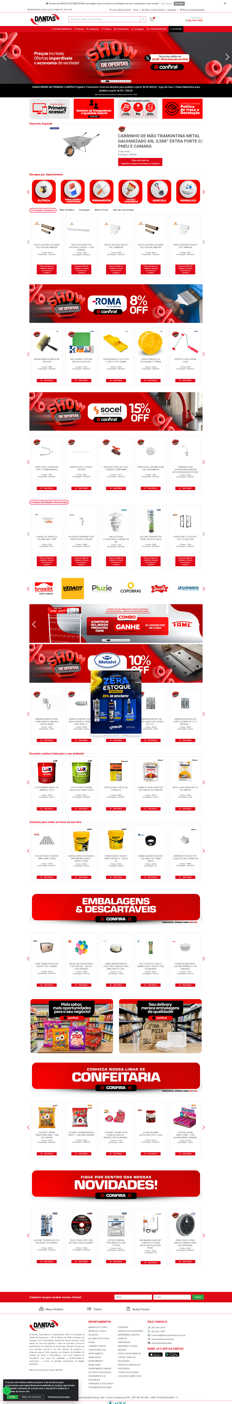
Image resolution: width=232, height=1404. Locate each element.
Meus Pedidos (54, 1309)
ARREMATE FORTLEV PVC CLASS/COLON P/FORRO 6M (185, 857)
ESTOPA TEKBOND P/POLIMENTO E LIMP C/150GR (116, 1243)
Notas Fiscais (140, 1309)
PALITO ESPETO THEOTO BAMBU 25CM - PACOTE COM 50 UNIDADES (150, 966)
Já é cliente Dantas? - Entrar (125, 10)
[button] (101, 81)
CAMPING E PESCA (97, 1346)
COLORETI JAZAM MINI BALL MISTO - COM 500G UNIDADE (81, 1133)
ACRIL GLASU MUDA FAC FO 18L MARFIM (185, 788)
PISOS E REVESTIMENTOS (129, 1353)
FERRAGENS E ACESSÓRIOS (100, 1383)
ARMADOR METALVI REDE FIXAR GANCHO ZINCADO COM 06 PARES (46, 721)
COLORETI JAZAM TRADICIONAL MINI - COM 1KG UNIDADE (46, 1135)
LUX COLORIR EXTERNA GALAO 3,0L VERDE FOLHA (81, 788)
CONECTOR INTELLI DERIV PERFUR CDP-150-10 (116, 538)
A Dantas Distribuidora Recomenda (49, 502)
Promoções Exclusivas (43, 210)
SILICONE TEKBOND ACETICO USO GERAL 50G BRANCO (47, 1241)
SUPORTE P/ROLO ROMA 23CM (185, 360)
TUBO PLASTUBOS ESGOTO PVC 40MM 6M (47, 246)
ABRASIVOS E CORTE (97, 1327)
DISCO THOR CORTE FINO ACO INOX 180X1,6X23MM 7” (81, 1241)
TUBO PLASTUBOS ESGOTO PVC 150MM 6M (185, 246)
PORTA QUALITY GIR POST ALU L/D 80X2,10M (47, 538)
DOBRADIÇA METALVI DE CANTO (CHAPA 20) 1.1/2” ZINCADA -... (185, 721)
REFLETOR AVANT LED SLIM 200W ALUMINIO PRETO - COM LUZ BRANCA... (185, 539)
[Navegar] (4, 57)
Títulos (97, 1309)
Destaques (84, 210)
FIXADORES (123, 1327)
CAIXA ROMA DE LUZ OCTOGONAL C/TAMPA (150, 360)
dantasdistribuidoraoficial (162, 1339)
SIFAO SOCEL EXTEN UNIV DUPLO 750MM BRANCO (46, 468)
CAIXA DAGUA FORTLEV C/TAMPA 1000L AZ (81, 538)
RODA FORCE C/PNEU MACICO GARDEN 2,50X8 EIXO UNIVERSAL (185, 1243)
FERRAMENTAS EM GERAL (100, 1387)
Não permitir (167, 3)
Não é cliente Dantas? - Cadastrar (160, 10)
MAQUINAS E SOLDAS (127, 1346)
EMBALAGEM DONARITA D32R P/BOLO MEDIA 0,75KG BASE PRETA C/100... (116, 966)
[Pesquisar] (143, 19)
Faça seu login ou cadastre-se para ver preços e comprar (140, 162)
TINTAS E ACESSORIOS (128, 1372)
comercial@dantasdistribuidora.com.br (168, 1335)
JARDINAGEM (124, 1342)
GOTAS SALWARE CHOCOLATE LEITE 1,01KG (150, 1133)
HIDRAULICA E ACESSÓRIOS (130, 1331)
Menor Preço (101, 210)
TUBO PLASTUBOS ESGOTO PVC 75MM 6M (116, 246)
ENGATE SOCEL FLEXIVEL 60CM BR (81, 468)
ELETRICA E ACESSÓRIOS (99, 1372)
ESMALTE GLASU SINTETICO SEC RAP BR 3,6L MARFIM (150, 788)
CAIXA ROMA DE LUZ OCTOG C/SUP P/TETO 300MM (116, 360)
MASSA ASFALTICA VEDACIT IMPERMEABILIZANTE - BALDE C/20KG (81, 858)
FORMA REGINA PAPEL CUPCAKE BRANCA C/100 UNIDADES (185, 966)
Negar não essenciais (31, 1397)
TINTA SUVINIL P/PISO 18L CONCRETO (116, 788)
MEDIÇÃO (122, 1350)
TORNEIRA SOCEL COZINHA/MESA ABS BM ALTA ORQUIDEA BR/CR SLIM (185, 469)
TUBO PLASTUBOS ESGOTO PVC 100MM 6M (150, 538)
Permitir (179, 3)
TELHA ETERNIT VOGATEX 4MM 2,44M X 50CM (47, 857)
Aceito (12, 1397)
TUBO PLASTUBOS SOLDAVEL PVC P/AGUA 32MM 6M (150, 246)
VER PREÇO (48, 380)
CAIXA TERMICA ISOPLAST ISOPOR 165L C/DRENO (47, 965)
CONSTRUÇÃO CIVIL (97, 1350)
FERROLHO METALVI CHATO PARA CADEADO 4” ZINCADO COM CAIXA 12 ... (81, 721)
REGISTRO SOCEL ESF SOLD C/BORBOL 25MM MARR (116, 468)
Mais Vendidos (67, 210)
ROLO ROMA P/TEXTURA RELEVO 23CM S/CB (81, 360)
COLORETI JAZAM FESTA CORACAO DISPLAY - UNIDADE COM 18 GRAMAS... (116, 1135)
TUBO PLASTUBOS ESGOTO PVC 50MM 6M (81, 246)
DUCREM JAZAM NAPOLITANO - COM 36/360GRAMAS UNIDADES (185, 1135)
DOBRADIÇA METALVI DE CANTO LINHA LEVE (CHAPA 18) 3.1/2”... (150, 721)
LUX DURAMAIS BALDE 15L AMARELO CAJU (47, 788)
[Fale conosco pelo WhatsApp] (7, 1391)
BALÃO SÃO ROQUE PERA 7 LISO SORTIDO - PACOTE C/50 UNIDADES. (81, 966)
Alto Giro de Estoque (123, 210)
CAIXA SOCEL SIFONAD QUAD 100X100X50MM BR (150, 468)
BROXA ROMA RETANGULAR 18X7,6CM (46, 360)
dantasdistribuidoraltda (161, 1343)
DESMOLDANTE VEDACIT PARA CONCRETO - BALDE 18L (116, 858)
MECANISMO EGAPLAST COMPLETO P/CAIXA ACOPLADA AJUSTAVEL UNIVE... (151, 1244)
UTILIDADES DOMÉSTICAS (129, 1376)
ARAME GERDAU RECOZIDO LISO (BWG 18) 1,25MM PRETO (150, 858)
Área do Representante (194, 10)
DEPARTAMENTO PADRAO (99, 1368)
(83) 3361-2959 (195, 20)
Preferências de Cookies (59, 1397)
